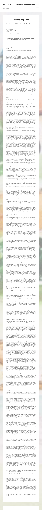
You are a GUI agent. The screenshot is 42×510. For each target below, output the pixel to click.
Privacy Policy (9, 507)
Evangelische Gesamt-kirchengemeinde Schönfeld (19, 5)
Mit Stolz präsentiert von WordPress (19, 507)
